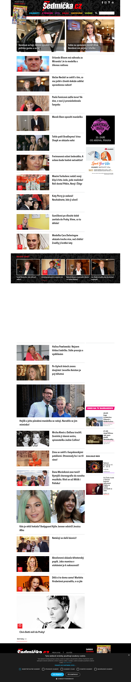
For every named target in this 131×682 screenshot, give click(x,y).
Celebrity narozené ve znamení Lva (52, 277)
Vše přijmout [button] (57, 674)
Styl (57, 13)
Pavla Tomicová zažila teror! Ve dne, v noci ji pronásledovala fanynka (67, 101)
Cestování (76, 13)
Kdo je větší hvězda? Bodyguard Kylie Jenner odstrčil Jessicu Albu (50, 528)
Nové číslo (20, 3)
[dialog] (65, 667)
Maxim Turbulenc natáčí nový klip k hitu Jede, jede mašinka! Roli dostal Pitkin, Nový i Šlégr (67, 180)
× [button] (129, 655)
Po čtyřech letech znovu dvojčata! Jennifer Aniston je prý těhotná (66, 370)
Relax (65, 13)
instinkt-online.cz (106, 470)
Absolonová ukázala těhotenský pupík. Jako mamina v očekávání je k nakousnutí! (68, 562)
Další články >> (22, 639)
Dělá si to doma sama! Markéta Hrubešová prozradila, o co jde (67, 579)
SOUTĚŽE (69, 652)
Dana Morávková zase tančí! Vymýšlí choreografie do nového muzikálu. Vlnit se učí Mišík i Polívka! (68, 478)
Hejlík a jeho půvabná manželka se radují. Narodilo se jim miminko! (48, 423)
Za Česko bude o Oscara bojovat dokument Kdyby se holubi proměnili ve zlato (108, 484)
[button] (65, 665)
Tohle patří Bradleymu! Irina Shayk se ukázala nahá (66, 138)
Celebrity (34, 13)
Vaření (88, 13)
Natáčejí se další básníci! (64, 538)
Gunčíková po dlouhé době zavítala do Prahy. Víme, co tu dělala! (66, 220)
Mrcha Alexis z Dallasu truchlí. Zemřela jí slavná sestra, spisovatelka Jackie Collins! (67, 436)
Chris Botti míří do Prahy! (32, 632)
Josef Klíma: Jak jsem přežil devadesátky (108, 435)
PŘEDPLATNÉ (56, 652)
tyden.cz (106, 493)
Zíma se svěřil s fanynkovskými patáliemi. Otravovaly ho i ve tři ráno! (68, 456)
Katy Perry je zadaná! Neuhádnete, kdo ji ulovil (65, 198)
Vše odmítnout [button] (73, 674)
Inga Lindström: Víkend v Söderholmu (108, 417)
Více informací (68, 662)
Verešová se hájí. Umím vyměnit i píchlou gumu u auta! (35, 47)
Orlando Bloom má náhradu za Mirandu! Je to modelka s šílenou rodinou (67, 61)
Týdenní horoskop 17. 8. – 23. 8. (108, 465)
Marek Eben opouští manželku (67, 117)
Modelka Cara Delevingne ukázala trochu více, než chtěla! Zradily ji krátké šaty (67, 239)
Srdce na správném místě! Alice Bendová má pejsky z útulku (83, 47)
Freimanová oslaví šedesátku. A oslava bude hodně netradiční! (67, 158)
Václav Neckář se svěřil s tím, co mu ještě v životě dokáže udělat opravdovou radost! (68, 81)
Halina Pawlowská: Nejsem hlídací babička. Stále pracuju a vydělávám (67, 350)
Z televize (47, 13)
